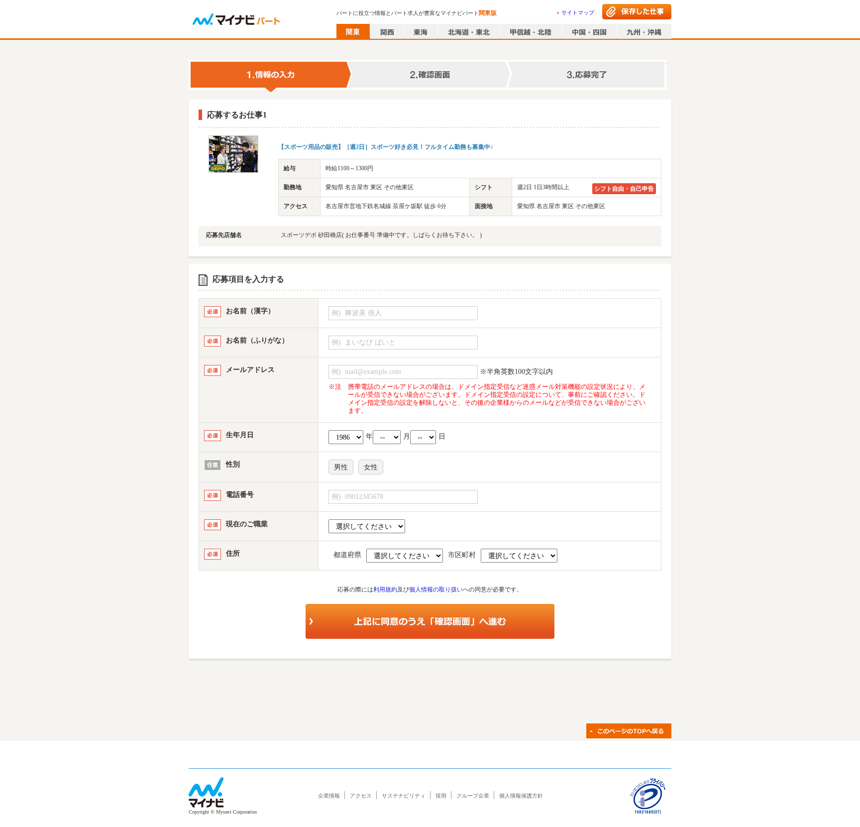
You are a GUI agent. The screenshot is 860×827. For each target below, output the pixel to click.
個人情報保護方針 (521, 796)
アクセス (361, 796)
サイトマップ (577, 12)
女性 (371, 467)
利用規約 (385, 589)
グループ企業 (472, 796)
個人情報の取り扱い (436, 589)
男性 (341, 467)
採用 (440, 796)
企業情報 (329, 796)
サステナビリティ (404, 796)
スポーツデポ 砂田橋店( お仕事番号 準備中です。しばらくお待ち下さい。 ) (381, 235)
